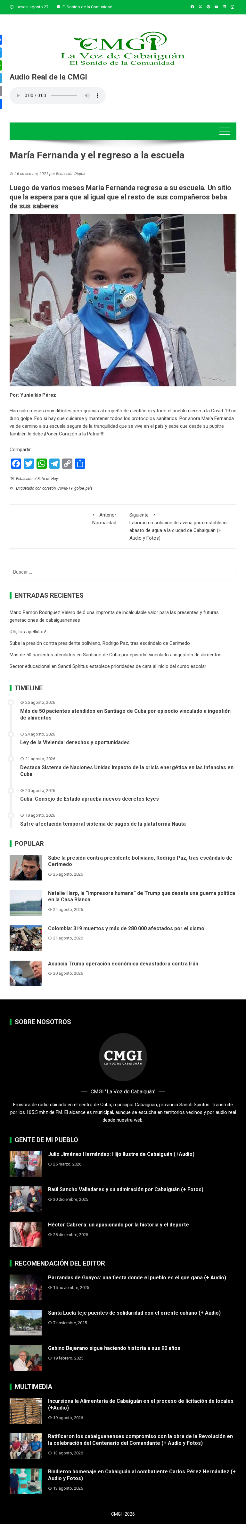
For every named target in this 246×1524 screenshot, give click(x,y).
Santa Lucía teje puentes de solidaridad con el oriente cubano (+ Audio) (134, 1313)
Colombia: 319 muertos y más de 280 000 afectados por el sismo (126, 928)
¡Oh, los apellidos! (28, 632)
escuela (57, 426)
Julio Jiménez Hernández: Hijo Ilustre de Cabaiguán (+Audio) (121, 1154)
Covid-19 (220, 411)
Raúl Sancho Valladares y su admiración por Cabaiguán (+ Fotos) (125, 1189)
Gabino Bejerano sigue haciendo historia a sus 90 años (114, 1348)
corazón (49, 488)
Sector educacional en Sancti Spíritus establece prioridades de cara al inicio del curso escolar (108, 666)
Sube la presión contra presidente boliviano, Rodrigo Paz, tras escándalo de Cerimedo (100, 643)
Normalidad (104, 519)
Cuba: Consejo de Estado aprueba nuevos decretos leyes (89, 799)
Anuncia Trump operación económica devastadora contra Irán (123, 964)
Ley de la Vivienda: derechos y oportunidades (75, 742)
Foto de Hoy (47, 478)
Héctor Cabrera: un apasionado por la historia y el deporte (118, 1225)
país (89, 488)
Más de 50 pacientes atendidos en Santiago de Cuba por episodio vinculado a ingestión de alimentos (116, 655)
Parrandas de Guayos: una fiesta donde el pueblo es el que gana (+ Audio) (137, 1278)
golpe (79, 488)
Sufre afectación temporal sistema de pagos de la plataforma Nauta (103, 824)
